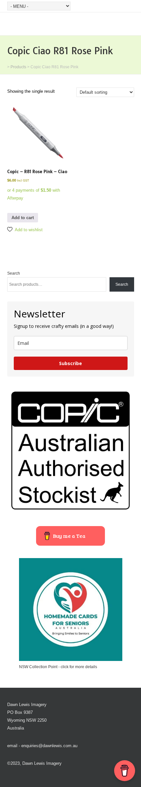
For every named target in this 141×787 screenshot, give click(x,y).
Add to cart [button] (22, 217)
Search (13, 273)
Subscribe (70, 363)
